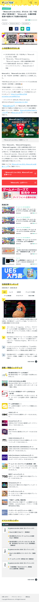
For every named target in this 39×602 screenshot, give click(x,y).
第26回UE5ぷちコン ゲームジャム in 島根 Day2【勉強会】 (22, 537)
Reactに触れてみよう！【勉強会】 (20, 532)
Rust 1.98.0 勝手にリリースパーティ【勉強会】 (22, 554)
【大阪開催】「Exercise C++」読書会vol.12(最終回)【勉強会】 (21, 568)
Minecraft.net (16, 112)
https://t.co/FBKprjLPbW (19, 94)
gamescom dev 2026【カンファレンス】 (22, 528)
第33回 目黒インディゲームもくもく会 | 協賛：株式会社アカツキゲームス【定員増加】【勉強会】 (23, 543)
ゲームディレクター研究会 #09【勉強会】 (22, 559)
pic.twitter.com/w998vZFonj (11, 96)
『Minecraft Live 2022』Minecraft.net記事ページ (18, 173)
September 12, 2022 (21, 102)
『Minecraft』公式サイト (19, 182)
